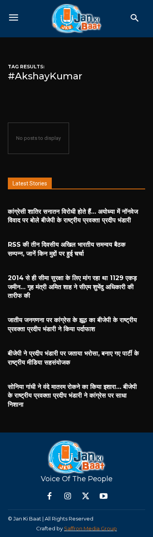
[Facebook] (49, 496)
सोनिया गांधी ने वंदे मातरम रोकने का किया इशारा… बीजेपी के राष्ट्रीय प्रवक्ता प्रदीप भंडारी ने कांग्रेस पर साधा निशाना (72, 395)
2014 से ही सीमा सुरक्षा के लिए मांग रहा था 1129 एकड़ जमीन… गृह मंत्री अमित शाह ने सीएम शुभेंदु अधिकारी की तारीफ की (72, 286)
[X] (85, 496)
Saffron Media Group (90, 528)
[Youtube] (104, 496)
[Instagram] (67, 496)
